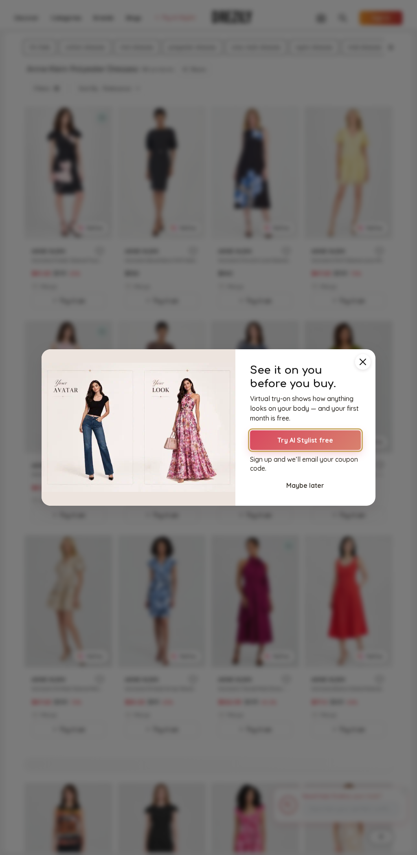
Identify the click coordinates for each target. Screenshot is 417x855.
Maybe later (305, 485)
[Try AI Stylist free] (138, 427)
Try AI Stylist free (305, 440)
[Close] (363, 362)
